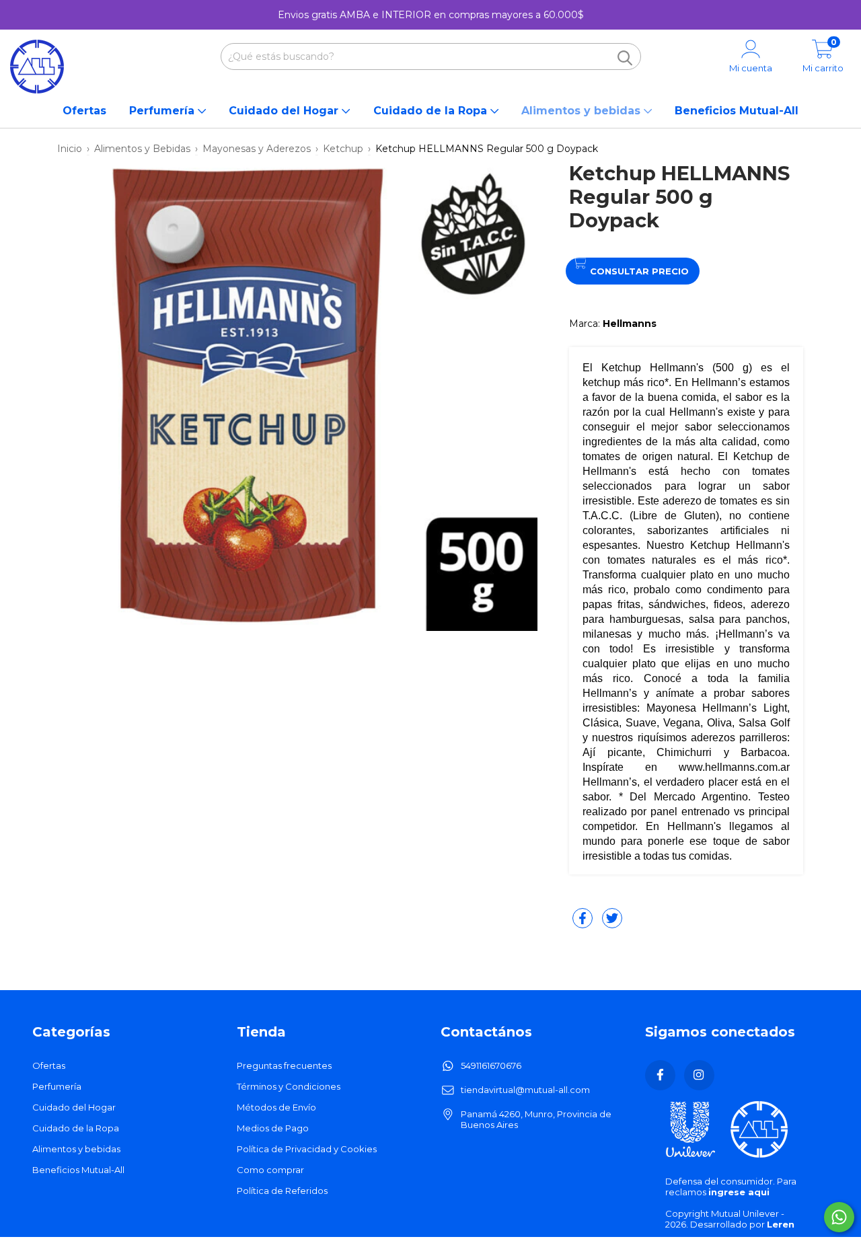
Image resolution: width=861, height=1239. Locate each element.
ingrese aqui (739, 1192)
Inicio (69, 149)
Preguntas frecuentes (284, 1065)
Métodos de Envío (276, 1107)
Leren (780, 1224)
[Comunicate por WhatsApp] (839, 1217)
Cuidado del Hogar (285, 110)
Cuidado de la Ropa (431, 110)
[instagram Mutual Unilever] (699, 1075)
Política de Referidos (282, 1190)
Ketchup (343, 149)
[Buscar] (625, 58)
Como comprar (270, 1169)
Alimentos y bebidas (582, 110)
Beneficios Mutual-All (736, 110)
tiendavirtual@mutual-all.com (525, 1089)
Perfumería (163, 110)
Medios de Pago (273, 1128)
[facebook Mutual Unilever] (660, 1075)
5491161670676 (491, 1065)
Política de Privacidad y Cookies (307, 1148)
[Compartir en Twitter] (612, 923)
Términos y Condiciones (288, 1086)
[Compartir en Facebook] (583, 923)
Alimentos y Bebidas (142, 149)
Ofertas (84, 110)
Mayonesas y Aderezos (256, 149)
